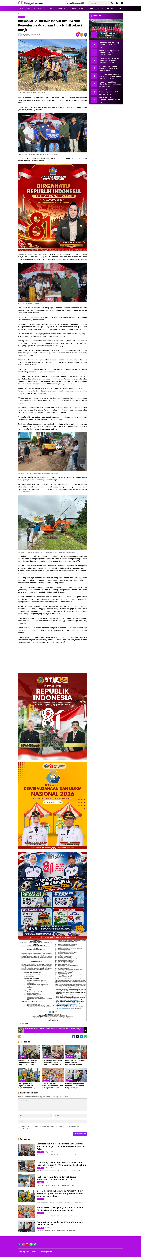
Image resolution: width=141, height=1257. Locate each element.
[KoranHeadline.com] (31, 3)
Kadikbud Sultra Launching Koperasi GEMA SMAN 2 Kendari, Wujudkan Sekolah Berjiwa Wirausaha (109, 44)
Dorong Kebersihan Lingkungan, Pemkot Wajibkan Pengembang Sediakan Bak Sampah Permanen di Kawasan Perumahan (26, 1086)
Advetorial (21, 17)
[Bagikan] (85, 35)
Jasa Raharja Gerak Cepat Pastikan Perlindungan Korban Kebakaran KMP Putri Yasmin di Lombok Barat (52, 1063)
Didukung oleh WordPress (27, 1252)
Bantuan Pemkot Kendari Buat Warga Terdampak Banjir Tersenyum (74, 1086)
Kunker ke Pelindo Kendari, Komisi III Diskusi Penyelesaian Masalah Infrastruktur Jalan (75, 1063)
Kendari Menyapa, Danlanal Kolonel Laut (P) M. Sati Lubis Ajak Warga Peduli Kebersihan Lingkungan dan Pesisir (110, 75)
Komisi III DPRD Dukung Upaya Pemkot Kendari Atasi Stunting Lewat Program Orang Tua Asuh (52, 1086)
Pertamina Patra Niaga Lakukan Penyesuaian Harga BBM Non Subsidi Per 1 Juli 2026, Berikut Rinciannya (109, 83)
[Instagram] (23, 1244)
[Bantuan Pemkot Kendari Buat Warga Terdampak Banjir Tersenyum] (76, 1075)
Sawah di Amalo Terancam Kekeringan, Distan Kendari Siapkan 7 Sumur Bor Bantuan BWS (110, 59)
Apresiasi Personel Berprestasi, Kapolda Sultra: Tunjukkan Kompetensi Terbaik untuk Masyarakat (109, 91)
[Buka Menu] (122, 3)
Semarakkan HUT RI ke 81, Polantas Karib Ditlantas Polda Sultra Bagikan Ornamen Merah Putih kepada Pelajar (27, 1063)
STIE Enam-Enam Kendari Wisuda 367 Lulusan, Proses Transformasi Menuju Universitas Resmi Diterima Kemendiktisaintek (109, 67)
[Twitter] (77, 1036)
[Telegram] (81, 1036)
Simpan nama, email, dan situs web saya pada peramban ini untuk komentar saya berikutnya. (50, 1127)
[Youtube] (27, 1244)
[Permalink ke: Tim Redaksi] (20, 35)
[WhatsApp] (85, 1036)
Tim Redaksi (26, 34)
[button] (112, 3)
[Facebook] (73, 1036)
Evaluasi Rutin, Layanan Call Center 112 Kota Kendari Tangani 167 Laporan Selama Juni (109, 52)
